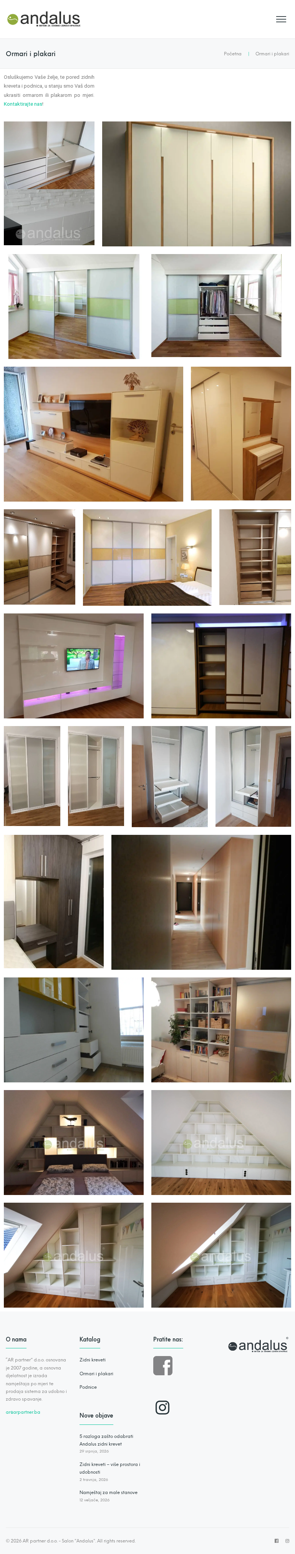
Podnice (88, 1387)
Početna (233, 54)
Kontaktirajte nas (23, 104)
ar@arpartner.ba (23, 1412)
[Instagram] (162, 1407)
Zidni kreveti (93, 1360)
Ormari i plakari (96, 1373)
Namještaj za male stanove (109, 1492)
